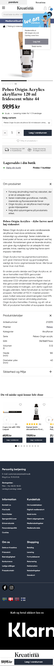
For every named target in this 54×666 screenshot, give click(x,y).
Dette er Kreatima (9, 548)
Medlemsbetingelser (35, 523)
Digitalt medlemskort (35, 509)
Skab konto (31, 514)
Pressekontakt (8, 570)
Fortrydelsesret (33, 557)
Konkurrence (7, 561)
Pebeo (50, 327)
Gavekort (31, 575)
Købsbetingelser (33, 570)
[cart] (50, 8)
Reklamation (32, 566)
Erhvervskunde (8, 523)
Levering (30, 552)
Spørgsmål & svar (9, 519)
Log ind (36, 41)
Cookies (5, 532)
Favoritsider (7, 514)
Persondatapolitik (9, 528)
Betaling (30, 548)
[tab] (14, 80)
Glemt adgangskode (35, 519)
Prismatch (6, 552)
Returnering (32, 561)
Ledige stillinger (8, 566)
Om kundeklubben (34, 505)
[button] (5, 133)
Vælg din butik (13, 168)
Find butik (6, 509)
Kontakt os (6, 505)
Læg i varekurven (38, 132)
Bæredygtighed (8, 557)
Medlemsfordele (33, 528)
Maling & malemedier (16, 26)
